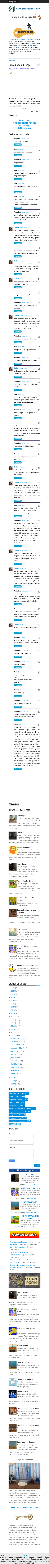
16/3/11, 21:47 (25, 410)
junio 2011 (14, 1057)
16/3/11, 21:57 (23, 467)
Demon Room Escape (20, 65)
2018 (13, 1013)
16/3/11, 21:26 (20, 149)
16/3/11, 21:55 (25, 454)
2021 (13, 1004)
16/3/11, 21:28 (20, 170)
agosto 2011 (15, 1051)
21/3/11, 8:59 (25, 711)
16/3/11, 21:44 (25, 381)
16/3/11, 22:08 (25, 591)
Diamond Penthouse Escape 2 (28, 1408)
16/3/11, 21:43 (23, 368)
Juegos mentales (15, 1115)
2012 (13, 1032)
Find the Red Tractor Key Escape (30, 1217)
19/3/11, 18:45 (25, 672)
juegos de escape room (17, 1121)
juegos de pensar (15, 1118)
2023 (13, 997)
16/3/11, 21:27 (25, 159)
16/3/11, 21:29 (20, 183)
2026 (13, 988)
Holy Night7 (21, 816)
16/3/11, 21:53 (25, 443)
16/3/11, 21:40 (23, 315)
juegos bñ (12, 1124)
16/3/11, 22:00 (23, 482)
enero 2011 (14, 1073)
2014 (13, 1026)
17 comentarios (28, 1184)
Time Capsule (22, 1345)
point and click (14, 1106)
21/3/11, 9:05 (22, 724)
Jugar (24, 108)
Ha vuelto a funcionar (18, 1247)
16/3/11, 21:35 (20, 248)
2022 (13, 1000)
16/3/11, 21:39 (25, 302)
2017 (13, 1016)
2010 (13, 1077)
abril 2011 (14, 1064)
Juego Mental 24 (23, 847)
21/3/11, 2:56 (25, 690)
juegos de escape (29, 68)
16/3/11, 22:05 (23, 550)
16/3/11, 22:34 (25, 637)
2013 (13, 1029)
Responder (18, 144)
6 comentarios (28, 1226)
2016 (13, 1020)
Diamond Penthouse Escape (28, 1425)
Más (35, 1184)
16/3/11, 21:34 (23, 227)
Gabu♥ (16, 227)
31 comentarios (28, 1212)
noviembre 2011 (16, 1042)
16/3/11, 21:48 (20, 423)
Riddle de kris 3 (23, 1391)
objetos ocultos (14, 1109)
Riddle (29, 1109)
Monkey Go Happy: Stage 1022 (30, 1188)
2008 (13, 1084)
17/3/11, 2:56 (25, 650)
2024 (13, 994)
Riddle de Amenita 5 (25, 1379)
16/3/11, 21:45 (20, 394)
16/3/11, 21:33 (20, 196)
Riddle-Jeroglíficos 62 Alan (27, 965)
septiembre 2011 (16, 1048)
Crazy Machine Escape (26, 1442)
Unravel (20, 833)
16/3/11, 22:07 (23, 568)
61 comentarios (28, 1198)
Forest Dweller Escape (25, 881)
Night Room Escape (30, 1202)
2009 (13, 1081)
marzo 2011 (14, 1067)
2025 (13, 991)
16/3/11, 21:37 (23, 279)
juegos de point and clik (17, 1112)
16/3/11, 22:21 (23, 624)
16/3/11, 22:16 (25, 609)
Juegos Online (14, 1096)
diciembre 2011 (16, 1038)
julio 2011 (14, 1054)
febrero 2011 (15, 1070)
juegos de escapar (19, 68)
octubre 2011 (15, 1045)
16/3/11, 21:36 (23, 261)
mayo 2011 (14, 1061)
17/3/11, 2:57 (25, 661)
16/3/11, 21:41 (25, 357)
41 (38, 64)
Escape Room (14, 1103)
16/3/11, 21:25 (25, 138)
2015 (13, 1023)
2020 (13, 1007)
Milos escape (22, 929)
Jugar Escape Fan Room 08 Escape (24, 1507)
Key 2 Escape (22, 864)
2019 (13, 1010)
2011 (13, 1036)
